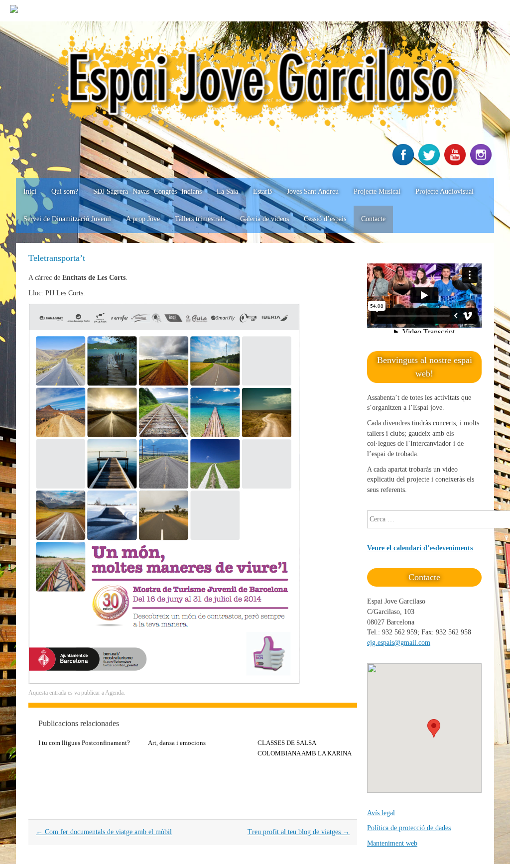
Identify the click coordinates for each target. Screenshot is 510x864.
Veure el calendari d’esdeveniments (420, 548)
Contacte (373, 219)
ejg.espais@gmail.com (398, 642)
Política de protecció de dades (409, 828)
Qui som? (64, 191)
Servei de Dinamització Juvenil (67, 219)
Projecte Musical (377, 191)
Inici (29, 191)
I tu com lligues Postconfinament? (84, 742)
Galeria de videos (264, 219)
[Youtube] (456, 163)
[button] (433, 728)
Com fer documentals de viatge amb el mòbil (104, 832)
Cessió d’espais (325, 219)
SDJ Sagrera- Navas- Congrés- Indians (147, 191)
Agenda (114, 692)
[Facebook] (404, 163)
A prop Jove (143, 219)
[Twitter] (430, 163)
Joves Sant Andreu (313, 191)
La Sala (227, 191)
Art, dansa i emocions (177, 742)
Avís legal (381, 813)
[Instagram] (482, 163)
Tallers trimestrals (200, 219)
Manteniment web (392, 843)
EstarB (262, 191)
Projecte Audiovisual (444, 191)
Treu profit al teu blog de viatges (299, 832)
